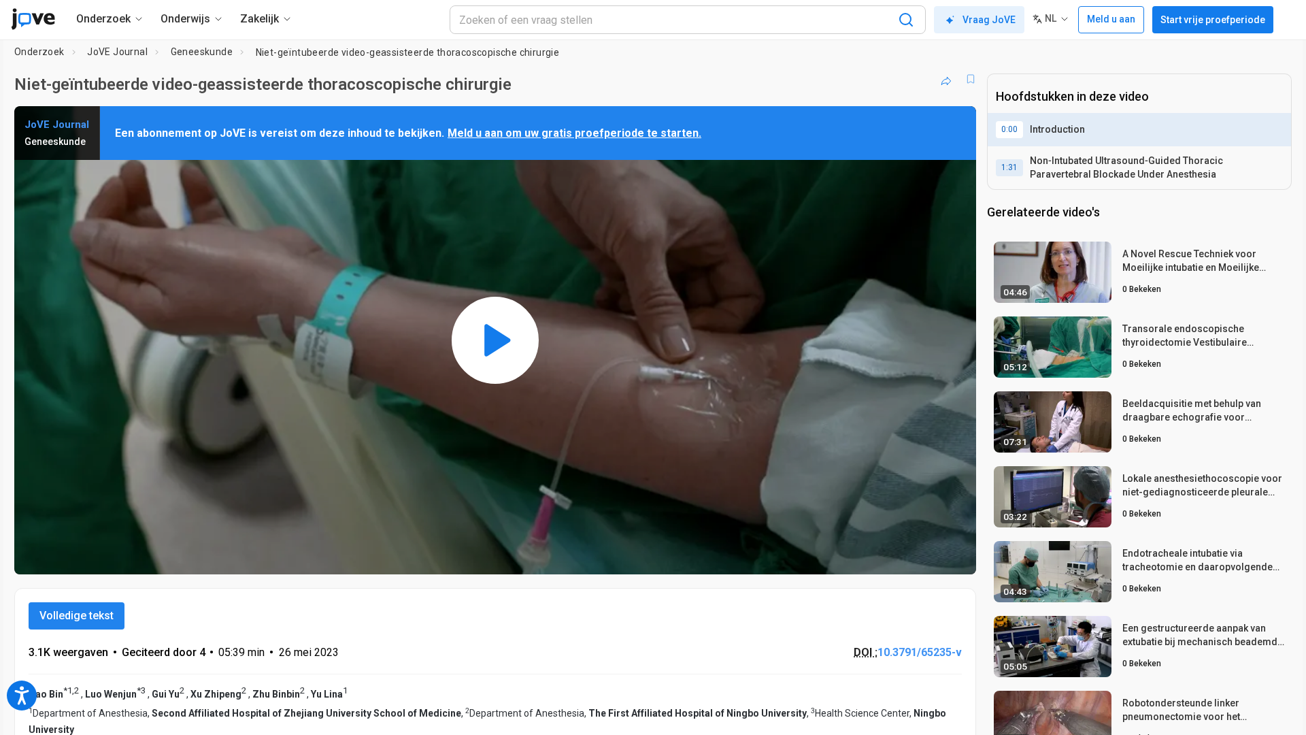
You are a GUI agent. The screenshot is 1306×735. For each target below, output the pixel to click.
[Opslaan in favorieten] (970, 79)
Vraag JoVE (989, 19)
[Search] (906, 19)
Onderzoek (39, 51)
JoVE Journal (117, 51)
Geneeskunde (202, 51)
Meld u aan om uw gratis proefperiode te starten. (574, 133)
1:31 (1009, 167)
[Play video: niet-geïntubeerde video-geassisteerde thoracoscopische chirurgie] (495, 340)
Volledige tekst (76, 615)
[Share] (946, 79)
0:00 (1009, 129)
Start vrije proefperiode (1212, 19)
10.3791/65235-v (919, 652)
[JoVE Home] (33, 19)
